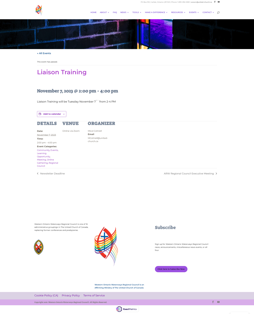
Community (43, 150)
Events (54, 150)
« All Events (44, 53)
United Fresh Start (56, 253)
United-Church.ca (56, 243)
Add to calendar (52, 114)
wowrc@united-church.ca (201, 2)
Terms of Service (44, 266)
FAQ (115, 12)
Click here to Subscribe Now (171, 269)
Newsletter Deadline (52, 173)
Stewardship (54, 250)
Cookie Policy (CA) (44, 262)
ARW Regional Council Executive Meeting (189, 173)
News (123, 12)
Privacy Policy (63, 262)
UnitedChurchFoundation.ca (60, 246)
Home (93, 12)
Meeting (41, 159)
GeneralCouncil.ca (56, 248)
